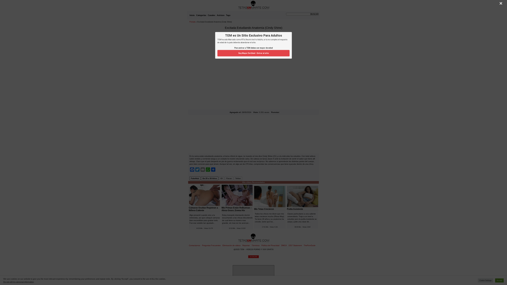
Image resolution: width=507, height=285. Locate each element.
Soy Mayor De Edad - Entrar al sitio (253, 53)
